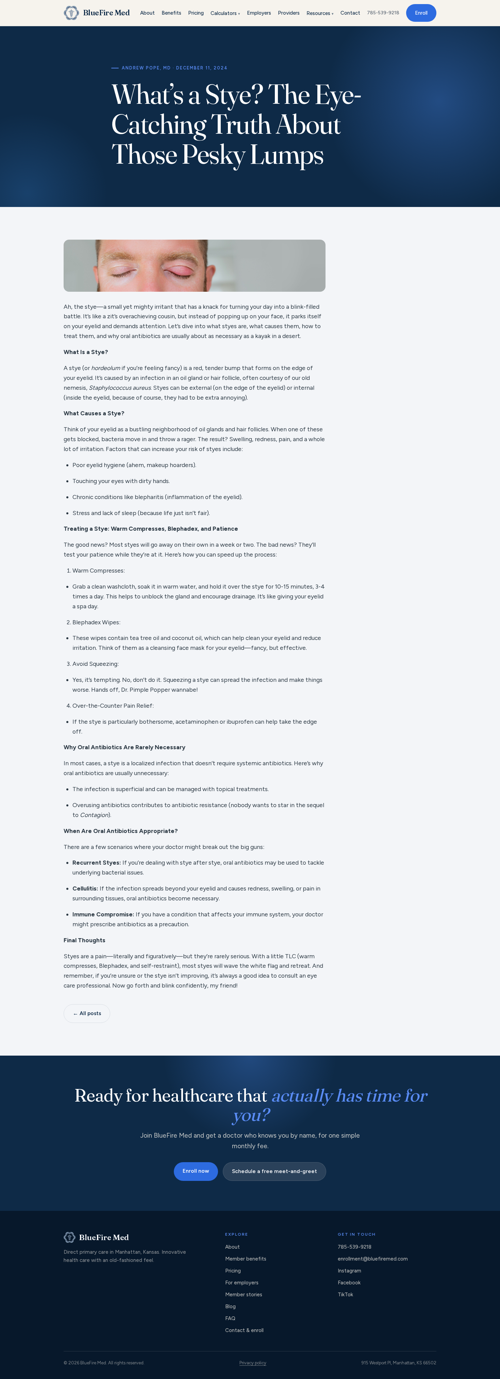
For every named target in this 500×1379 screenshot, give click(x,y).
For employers (242, 1283)
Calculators (225, 13)
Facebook (349, 1283)
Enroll (421, 13)
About (147, 13)
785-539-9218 (383, 13)
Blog (230, 1306)
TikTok (345, 1295)
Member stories (243, 1295)
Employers (259, 13)
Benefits (171, 13)
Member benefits (245, 1259)
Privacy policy (252, 1362)
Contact (350, 13)
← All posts (87, 1013)
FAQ (230, 1318)
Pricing (196, 13)
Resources (320, 13)
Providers (289, 13)
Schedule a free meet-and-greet (274, 1171)
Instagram (349, 1271)
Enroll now (196, 1171)
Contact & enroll (244, 1330)
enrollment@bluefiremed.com (373, 1259)
